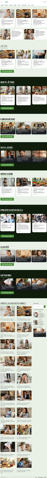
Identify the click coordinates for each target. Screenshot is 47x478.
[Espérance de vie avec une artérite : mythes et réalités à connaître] (7, 447)
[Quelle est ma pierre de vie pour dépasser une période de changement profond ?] (23, 90)
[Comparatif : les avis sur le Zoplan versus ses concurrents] (39, 218)
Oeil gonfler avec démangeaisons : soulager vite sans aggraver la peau (24, 387)
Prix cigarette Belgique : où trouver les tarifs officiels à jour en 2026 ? (22, 21)
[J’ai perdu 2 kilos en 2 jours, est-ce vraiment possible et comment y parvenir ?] (7, 182)
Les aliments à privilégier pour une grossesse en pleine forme (7, 131)
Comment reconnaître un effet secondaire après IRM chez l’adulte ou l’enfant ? (7, 421)
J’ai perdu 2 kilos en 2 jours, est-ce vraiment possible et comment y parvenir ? (7, 189)
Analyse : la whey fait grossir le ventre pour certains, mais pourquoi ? (23, 189)
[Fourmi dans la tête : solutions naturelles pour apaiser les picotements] (5, 34)
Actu (3, 46)
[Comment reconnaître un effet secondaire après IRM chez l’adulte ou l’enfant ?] (7, 413)
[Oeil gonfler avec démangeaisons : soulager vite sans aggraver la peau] (24, 378)
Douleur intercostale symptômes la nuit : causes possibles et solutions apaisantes (7, 404)
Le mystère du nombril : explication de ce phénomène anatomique (39, 62)
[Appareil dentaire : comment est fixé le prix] (7, 218)
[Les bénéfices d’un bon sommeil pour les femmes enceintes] (24, 447)
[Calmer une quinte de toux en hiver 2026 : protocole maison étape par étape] (7, 430)
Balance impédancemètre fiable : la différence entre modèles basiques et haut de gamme (7, 387)
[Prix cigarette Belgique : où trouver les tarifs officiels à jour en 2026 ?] (23, 13)
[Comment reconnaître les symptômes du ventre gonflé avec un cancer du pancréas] (35, 314)
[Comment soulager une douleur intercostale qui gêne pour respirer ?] (29, 34)
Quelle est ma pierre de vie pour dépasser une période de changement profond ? (23, 98)
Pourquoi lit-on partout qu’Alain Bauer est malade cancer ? (7, 160)
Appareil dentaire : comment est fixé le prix (7, 225)
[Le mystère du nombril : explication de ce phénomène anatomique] (39, 54)
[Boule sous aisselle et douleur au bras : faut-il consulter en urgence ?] (7, 13)
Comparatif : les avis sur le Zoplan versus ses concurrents (38, 226)
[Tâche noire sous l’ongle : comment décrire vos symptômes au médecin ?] (24, 413)
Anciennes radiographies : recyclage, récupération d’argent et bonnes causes (7, 370)
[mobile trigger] (1, 2)
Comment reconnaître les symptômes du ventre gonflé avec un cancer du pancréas (42, 315)
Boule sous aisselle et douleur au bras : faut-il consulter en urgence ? (7, 21)
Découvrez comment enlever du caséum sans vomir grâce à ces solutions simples (39, 333)
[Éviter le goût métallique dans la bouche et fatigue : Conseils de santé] (7, 463)
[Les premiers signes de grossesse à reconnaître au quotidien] (35, 322)
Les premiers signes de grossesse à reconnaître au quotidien (41, 323)
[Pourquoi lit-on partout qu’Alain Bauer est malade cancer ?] (24, 396)
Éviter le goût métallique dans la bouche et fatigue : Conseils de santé (6, 471)
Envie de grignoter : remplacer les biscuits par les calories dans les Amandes (39, 98)
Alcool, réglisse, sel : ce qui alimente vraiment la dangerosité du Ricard (38, 21)
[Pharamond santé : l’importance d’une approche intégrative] (23, 54)
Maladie (40, 311)
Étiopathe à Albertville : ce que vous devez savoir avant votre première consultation (23, 226)
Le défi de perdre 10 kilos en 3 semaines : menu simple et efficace (39, 189)
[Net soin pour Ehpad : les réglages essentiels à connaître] (24, 463)
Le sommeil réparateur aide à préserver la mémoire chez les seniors (39, 287)
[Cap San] (6, 2)
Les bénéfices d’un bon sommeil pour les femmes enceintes (23, 131)
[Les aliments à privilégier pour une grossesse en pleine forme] (24, 430)
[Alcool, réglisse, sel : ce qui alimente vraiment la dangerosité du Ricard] (39, 13)
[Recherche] (43, 2)
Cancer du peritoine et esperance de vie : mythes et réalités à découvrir (39, 160)
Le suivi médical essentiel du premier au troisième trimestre (38, 131)
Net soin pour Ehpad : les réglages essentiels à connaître (22, 287)
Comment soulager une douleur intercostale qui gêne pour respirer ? (40, 32)
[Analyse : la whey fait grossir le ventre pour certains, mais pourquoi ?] (23, 182)
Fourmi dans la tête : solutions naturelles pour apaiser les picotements (16, 32)
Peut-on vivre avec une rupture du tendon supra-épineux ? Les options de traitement (22, 159)
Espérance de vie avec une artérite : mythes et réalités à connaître (8, 287)
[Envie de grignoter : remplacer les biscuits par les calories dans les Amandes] (39, 90)
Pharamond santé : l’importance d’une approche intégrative (23, 62)
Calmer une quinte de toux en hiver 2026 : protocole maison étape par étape (7, 438)
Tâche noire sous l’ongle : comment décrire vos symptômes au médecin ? (24, 421)
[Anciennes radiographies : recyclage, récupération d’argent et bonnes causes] (7, 361)
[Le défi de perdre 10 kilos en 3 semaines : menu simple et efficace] (39, 182)
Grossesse (40, 319)
